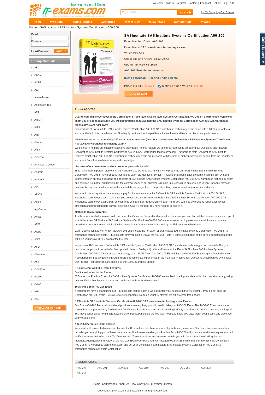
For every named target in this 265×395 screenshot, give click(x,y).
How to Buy (132, 21)
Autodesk (39, 269)
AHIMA (38, 119)
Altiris (37, 149)
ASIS (37, 239)
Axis (36, 291)
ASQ (37, 246)
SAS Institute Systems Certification (82, 27)
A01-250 (185, 367)
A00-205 (82, 373)
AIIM (36, 134)
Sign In (170, 3)
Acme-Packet (41, 97)
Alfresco (38, 142)
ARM (37, 224)
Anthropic (39, 179)
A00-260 (164, 367)
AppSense (40, 209)
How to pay (137, 384)
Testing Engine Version (177, 86)
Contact (192, 3)
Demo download (135, 78)
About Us (219, 3)
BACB (37, 299)
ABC (148, 384)
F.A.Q (231, 3)
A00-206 (113, 27)
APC (37, 187)
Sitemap (167, 384)
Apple (37, 202)
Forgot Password (39, 51)
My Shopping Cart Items (219, 12)
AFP (36, 112)
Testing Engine (81, 21)
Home (38, 21)
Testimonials (182, 21)
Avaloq (38, 276)
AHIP (37, 127)
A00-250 (144, 367)
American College (44, 164)
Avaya (37, 284)
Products (56, 21)
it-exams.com (67, 9)
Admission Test (42, 104)
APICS (38, 194)
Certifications (109, 384)
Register (181, 3)
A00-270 (82, 367)
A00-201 (102, 367)
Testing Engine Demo (163, 78)
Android (38, 172)
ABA (36, 67)
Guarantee (108, 21)
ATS (36, 261)
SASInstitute (48, 27)
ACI (36, 90)
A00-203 (206, 367)
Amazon (39, 157)
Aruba (37, 231)
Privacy (205, 21)
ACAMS (38, 75)
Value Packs (156, 21)
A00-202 (123, 367)
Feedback (205, 3)
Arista (37, 216)
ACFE (37, 82)
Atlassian (39, 254)
